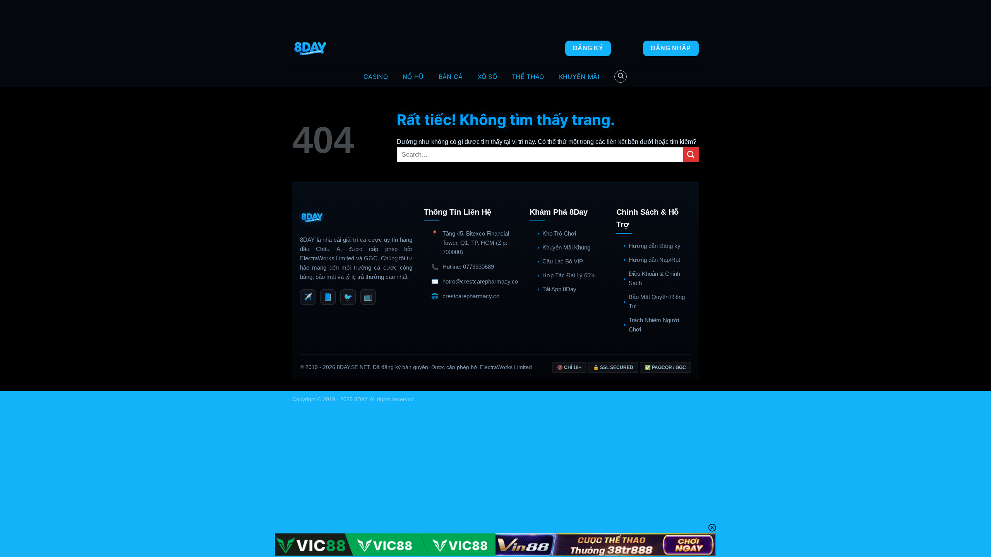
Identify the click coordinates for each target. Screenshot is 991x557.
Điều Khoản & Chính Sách (654, 278)
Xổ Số (487, 76)
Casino (375, 76)
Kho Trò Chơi (559, 233)
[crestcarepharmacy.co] (311, 48)
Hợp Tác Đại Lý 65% (568, 275)
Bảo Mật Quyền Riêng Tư (657, 301)
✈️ (307, 297)
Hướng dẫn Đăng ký (655, 246)
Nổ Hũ (413, 76)
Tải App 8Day (559, 289)
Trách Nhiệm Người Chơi (654, 325)
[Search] (620, 76)
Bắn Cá (451, 76)
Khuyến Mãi (579, 76)
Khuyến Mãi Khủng (566, 247)
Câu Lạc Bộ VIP (562, 261)
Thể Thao (528, 76)
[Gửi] (691, 154)
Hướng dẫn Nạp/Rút (654, 259)
